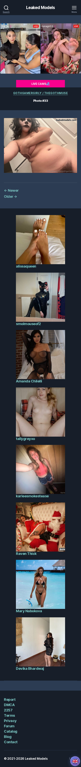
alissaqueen (26, 266)
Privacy (10, 721)
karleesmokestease (32, 496)
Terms (9, 715)
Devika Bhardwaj (30, 668)
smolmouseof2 (28, 324)
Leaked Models (40, 7)
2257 (8, 710)
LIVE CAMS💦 (40, 83)
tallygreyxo (25, 439)
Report (9, 699)
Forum (9, 726)
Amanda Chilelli (29, 381)
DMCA (9, 705)
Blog (7, 737)
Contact (10, 742)
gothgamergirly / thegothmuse (40, 93)
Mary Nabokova (29, 611)
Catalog (10, 731)
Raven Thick (26, 554)
